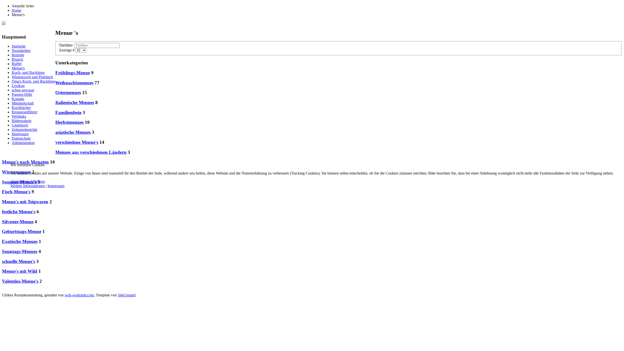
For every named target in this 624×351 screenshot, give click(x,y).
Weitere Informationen (27, 186)
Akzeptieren (19, 181)
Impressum (56, 186)
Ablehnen (37, 181)
